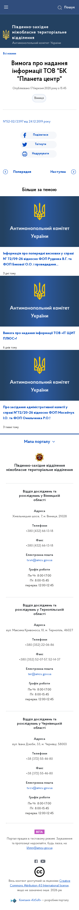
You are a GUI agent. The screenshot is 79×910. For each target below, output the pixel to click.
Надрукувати (40, 153)
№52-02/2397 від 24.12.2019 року (26, 121)
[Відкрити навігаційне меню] (6, 7)
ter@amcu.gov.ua (39, 674)
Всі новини (9, 53)
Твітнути (40, 144)
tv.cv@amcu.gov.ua (39, 788)
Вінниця (39, 98)
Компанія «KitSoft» (30, 900)
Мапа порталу (37, 442)
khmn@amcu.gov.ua (39, 848)
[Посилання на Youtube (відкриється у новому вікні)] (43, 861)
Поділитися (40, 134)
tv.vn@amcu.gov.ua (39, 560)
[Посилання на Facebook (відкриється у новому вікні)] (36, 861)
